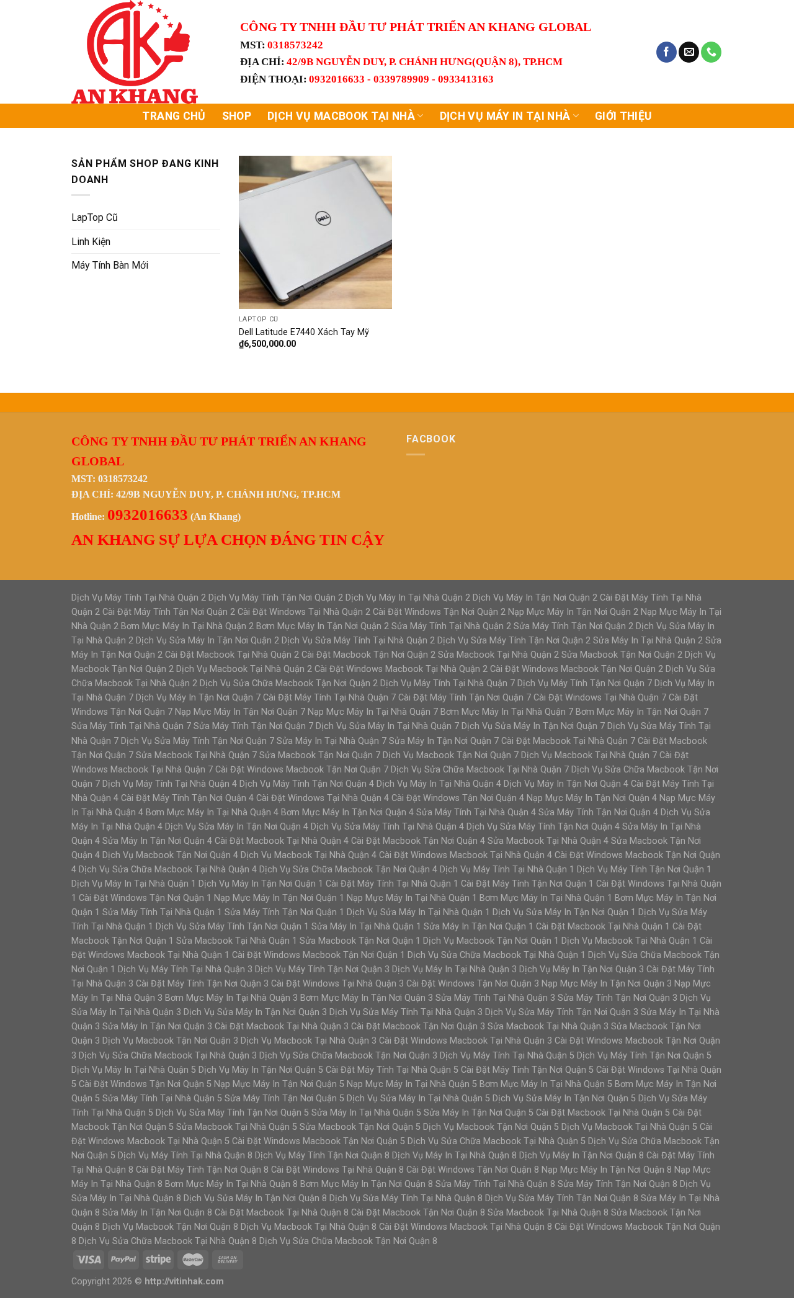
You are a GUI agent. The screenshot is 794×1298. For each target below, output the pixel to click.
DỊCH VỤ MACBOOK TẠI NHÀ (341, 116)
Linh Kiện (90, 242)
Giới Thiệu (623, 116)
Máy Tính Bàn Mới (109, 265)
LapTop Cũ (94, 217)
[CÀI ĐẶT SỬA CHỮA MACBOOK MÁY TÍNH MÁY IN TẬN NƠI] (146, 52)
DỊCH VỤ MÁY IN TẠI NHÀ (505, 116)
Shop (236, 116)
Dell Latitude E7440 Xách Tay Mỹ (304, 332)
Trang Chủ (173, 116)
